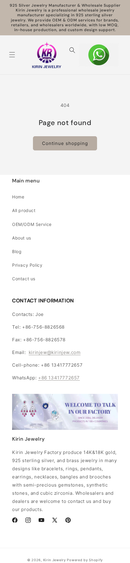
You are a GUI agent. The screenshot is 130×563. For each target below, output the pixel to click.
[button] (12, 54)
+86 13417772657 (59, 378)
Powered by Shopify (85, 560)
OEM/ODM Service (32, 224)
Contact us (23, 278)
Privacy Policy (27, 265)
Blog (16, 251)
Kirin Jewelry (54, 560)
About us (21, 237)
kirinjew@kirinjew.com (55, 352)
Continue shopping (65, 143)
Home (18, 196)
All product (24, 210)
